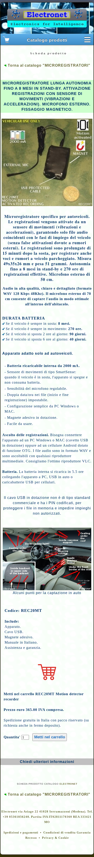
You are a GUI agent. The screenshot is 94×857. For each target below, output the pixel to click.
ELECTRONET (68, 784)
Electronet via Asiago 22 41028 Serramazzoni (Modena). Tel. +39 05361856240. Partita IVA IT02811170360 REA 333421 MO (47, 817)
